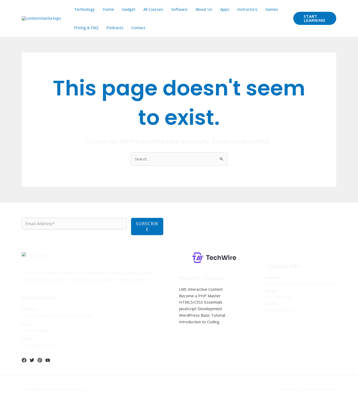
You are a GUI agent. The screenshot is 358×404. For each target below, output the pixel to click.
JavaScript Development (200, 308)
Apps (224, 9)
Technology (84, 9)
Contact (138, 27)
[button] (314, 18)
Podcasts (114, 27)
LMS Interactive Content (201, 289)
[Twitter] (32, 360)
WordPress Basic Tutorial (202, 315)
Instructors (247, 9)
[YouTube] (47, 360)
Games (271, 9)
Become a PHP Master (200, 295)
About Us (204, 9)
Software (179, 9)
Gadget (128, 9)
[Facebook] (24, 360)
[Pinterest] (39, 360)
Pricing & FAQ (86, 27)
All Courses (153, 9)
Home (108, 9)
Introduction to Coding (199, 321)
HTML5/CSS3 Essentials (201, 302)
